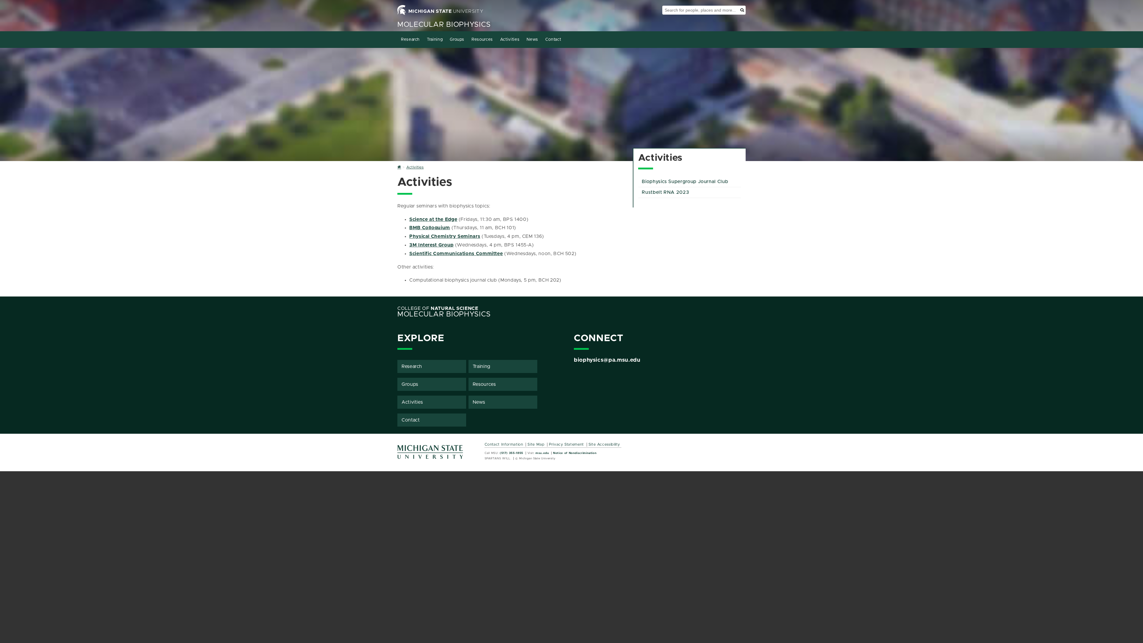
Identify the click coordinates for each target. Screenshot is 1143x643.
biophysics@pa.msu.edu (607, 360)
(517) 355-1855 (511, 453)
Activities (509, 40)
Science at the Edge (433, 219)
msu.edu (542, 453)
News (532, 40)
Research (410, 40)
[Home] (399, 167)
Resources (482, 40)
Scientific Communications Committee (456, 253)
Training (435, 40)
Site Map (535, 445)
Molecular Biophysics (444, 24)
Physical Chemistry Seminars (444, 236)
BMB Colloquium (429, 227)
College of (437, 308)
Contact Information (504, 445)
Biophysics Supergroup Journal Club (685, 181)
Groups (457, 40)
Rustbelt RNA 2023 (665, 192)
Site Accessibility (604, 445)
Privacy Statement (566, 445)
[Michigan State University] (430, 454)
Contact (553, 40)
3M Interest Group (431, 245)
